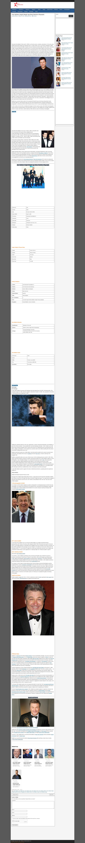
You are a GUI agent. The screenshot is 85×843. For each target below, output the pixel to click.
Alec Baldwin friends (35, 790)
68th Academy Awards (20, 489)
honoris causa (22, 735)
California (29, 453)
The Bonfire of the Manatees (30, 661)
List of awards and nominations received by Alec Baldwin (27, 727)
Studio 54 (46, 152)
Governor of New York (24, 676)
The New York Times (30, 675)
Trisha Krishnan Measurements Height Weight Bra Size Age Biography (66, 48)
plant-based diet (23, 578)
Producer (26, 11)
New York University (38, 159)
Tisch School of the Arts (28, 159)
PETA (47, 657)
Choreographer (67, 9)
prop (13, 558)
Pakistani (27, 9)
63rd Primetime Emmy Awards (22, 689)
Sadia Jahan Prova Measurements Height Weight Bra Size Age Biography (67, 58)
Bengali (33, 9)
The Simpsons (44, 661)
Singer (44, 9)
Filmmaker (31, 11)
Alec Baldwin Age (22, 790)
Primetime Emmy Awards (19, 732)
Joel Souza (40, 558)
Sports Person (49, 9)
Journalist (14, 11)
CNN (40, 577)
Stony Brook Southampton (18, 739)
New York (38, 453)
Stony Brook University (32, 738)
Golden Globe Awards (30, 732)
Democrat (18, 655)
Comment (14, 800)
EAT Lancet (49, 577)
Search (57, 14)
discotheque (41, 152)
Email (13, 812)
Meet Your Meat (36, 658)
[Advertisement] (47, 5)
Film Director (20, 11)
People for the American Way (18, 657)
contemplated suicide (38, 464)
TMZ (43, 459)
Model (39, 9)
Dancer (61, 9)
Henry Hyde (19, 670)
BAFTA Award (37, 731)
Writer (36, 11)
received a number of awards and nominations (27, 729)
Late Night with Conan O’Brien (38, 667)
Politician (56, 9)
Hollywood (14, 9)
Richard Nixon (34, 155)
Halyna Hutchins (27, 558)
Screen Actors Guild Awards (44, 732)
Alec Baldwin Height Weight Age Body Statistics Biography (28, 14)
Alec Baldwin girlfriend (42, 790)
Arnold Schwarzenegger (41, 677)
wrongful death (34, 561)
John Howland (29, 146)
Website (13, 815)
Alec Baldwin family (28, 790)
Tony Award (44, 731)
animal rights (30, 657)
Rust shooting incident (21, 553)
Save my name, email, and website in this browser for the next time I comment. (26, 818)
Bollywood (21, 9)
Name (13, 809)
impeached (32, 668)
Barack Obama (29, 655)
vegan (20, 577)
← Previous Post (15, 794)
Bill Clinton (24, 668)
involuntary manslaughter (27, 564)
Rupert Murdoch (42, 690)
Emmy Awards (42, 691)
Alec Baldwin (16, 790)
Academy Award (31, 731)
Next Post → (52, 794)
